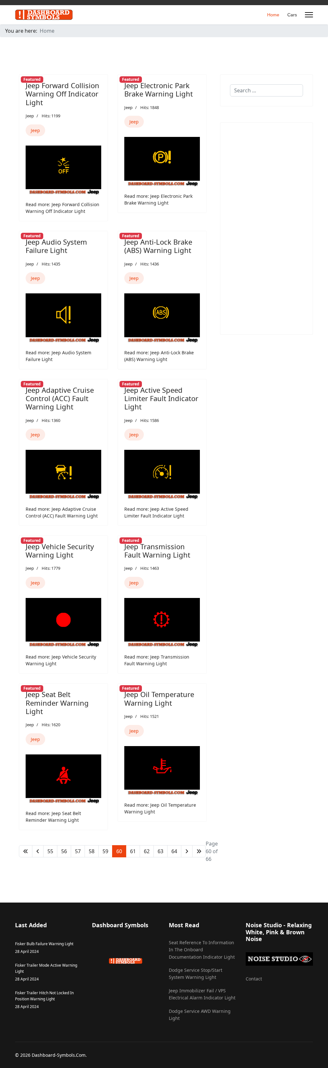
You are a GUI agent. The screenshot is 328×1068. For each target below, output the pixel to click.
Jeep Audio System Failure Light (56, 246)
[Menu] (309, 14)
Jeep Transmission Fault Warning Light (157, 550)
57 (78, 851)
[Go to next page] (187, 851)
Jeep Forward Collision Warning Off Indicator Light (62, 93)
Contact (254, 979)
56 (64, 851)
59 (105, 851)
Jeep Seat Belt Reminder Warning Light (57, 702)
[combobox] (266, 90)
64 (174, 851)
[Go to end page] (199, 851)
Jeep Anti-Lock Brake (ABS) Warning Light (158, 246)
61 (133, 851)
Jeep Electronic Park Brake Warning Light (158, 89)
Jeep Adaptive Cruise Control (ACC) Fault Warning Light (60, 398)
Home (273, 14)
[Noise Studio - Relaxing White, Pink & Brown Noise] (279, 959)
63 (160, 851)
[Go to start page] (25, 851)
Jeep (30, 116)
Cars (292, 14)
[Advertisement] (266, 228)
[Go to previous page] (38, 851)
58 (91, 851)
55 (50, 851)
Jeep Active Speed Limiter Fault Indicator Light (161, 398)
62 (147, 851)
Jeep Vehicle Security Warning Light (60, 550)
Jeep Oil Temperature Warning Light (159, 698)
